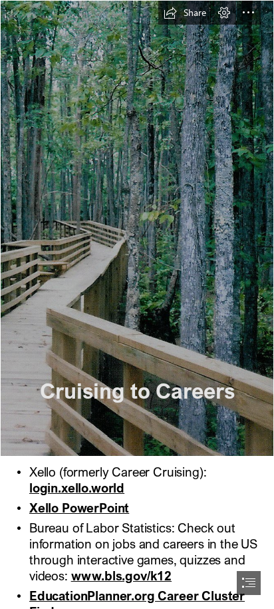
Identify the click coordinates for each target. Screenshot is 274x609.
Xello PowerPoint (79, 507)
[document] (137, 304)
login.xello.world (76, 487)
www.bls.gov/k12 (121, 575)
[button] (184, 13)
